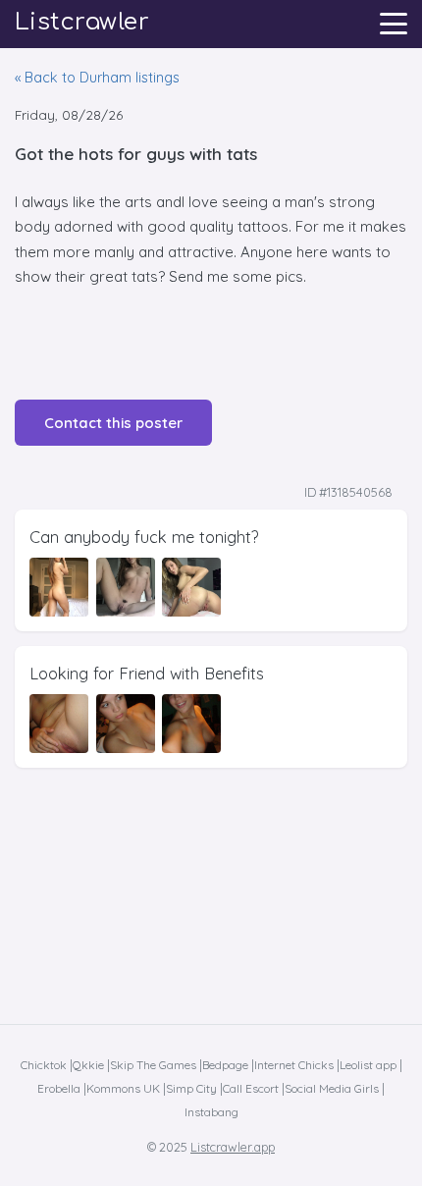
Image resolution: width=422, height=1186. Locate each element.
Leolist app (368, 1064)
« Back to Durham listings (97, 77)
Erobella (58, 1088)
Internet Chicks (294, 1064)
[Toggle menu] (393, 23)
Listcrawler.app (232, 1147)
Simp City (191, 1088)
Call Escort (251, 1088)
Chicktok (44, 1064)
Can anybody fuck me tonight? (144, 536)
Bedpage (225, 1064)
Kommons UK (123, 1088)
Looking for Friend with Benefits (146, 673)
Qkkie (88, 1064)
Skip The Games (153, 1064)
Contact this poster (113, 422)
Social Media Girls (332, 1088)
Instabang (211, 1112)
